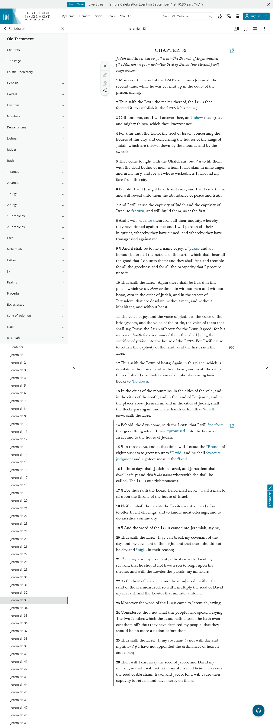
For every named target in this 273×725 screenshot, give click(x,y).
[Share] (105, 90)
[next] (267, 366)
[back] (5, 28)
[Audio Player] (258, 710)
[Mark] (105, 74)
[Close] (105, 66)
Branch (214, 446)
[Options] (264, 28)
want (204, 490)
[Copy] (105, 83)
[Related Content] (255, 28)
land (183, 459)
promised (177, 431)
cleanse (145, 220)
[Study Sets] (236, 28)
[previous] (74, 366)
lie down (140, 381)
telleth (209, 409)
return (138, 211)
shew (198, 117)
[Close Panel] (63, 28)
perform (216, 425)
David (176, 453)
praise (194, 248)
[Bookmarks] (245, 28)
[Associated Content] (232, 50)
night (142, 549)
